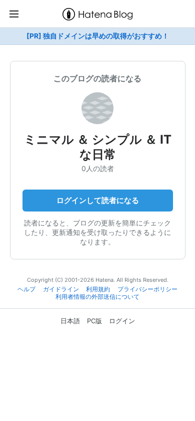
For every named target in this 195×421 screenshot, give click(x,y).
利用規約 (98, 289)
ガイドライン (61, 289)
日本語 (70, 321)
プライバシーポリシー (148, 289)
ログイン (122, 321)
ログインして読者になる (97, 200)
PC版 (94, 321)
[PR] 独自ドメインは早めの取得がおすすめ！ (97, 36)
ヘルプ (27, 289)
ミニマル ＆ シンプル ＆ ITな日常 (98, 147)
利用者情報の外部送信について (98, 296)
